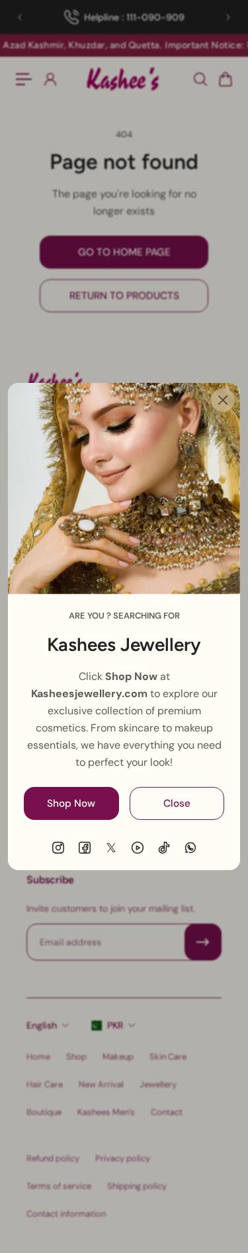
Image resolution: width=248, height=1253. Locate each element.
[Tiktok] (164, 847)
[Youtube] (137, 847)
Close (176, 803)
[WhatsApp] (190, 847)
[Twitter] (111, 847)
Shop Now (71, 803)
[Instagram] (58, 847)
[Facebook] (84, 847)
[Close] (223, 400)
